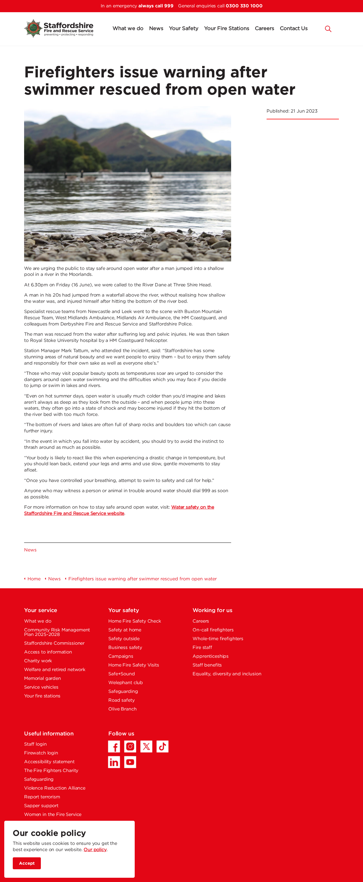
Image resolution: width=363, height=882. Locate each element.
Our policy (95, 850)
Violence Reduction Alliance (54, 788)
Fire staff (202, 648)
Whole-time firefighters (218, 639)
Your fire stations (42, 696)
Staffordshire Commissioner (54, 643)
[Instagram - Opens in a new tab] (130, 746)
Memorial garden (42, 678)
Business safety (125, 648)
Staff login (35, 744)
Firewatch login (41, 753)
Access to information (48, 652)
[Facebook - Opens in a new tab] (114, 746)
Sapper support (41, 806)
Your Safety (184, 28)
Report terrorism (42, 797)
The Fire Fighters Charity (51, 771)
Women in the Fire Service (52, 815)
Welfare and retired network (54, 670)
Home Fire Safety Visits (133, 665)
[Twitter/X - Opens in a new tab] (146, 746)
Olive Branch (122, 709)
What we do (128, 28)
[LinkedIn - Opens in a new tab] (114, 762)
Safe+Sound (121, 674)
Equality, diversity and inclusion (227, 674)
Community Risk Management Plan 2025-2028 (57, 632)
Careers (264, 28)
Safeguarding (123, 691)
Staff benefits (207, 665)
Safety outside (124, 639)
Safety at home (124, 630)
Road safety (121, 700)
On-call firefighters (213, 630)
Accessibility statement (49, 762)
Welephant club (125, 683)
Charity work (38, 661)
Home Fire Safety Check (134, 621)
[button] (328, 28)
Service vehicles (41, 687)
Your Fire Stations (226, 28)
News (156, 28)
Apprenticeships (211, 656)
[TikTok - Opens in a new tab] (162, 746)
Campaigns (120, 656)
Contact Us (294, 28)
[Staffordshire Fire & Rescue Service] (58, 28)
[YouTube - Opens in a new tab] (130, 762)
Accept (27, 863)
